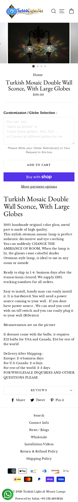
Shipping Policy (39, 459)
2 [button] (38, 66)
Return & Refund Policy (39, 451)
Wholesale (39, 437)
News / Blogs (39, 430)
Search (38, 415)
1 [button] (33, 66)
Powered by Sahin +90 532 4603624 (39, 498)
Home (38, 75)
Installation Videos (39, 444)
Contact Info (39, 423)
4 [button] (45, 66)
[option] (39, 43)
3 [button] (42, 66)
